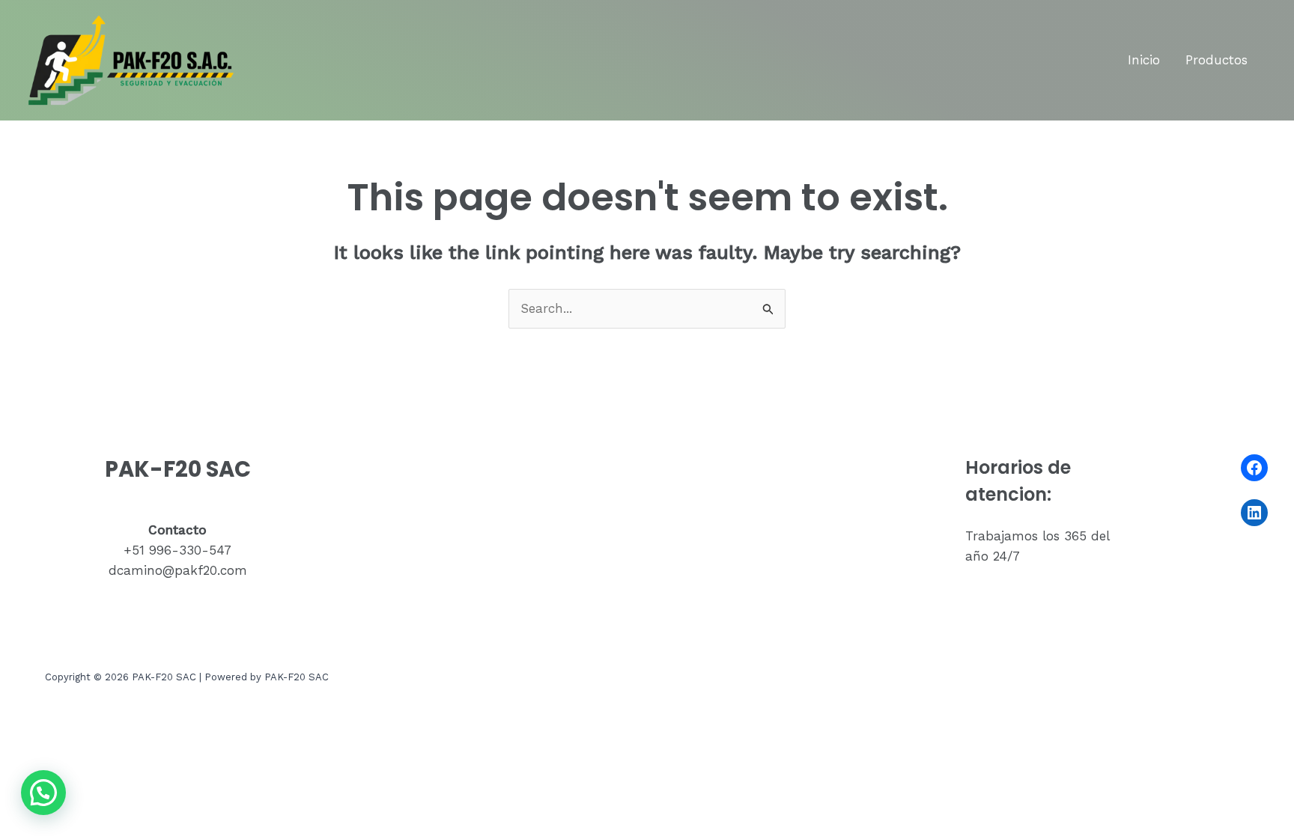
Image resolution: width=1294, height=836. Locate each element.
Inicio (1144, 59)
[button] (43, 792)
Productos (1216, 59)
